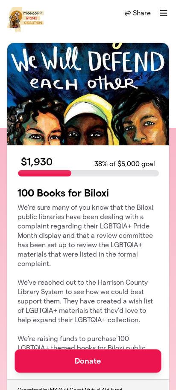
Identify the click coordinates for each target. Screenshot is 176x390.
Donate (88, 361)
